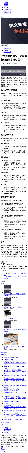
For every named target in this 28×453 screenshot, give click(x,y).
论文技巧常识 (7, 11)
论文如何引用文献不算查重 (11, 357)
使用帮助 (6, 5)
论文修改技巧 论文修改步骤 (11, 391)
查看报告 (6, 4)
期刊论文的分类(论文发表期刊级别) (13, 419)
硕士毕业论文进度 (8, 403)
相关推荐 (3, 281)
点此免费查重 (4, 45)
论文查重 (6, 432)
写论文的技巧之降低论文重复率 (12, 389)
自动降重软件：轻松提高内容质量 (13, 370)
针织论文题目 (7, 405)
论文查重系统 (7, 48)
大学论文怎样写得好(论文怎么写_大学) (14, 414)
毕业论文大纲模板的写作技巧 (11, 401)
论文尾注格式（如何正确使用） (12, 396)
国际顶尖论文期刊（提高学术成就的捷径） (15, 407)
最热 (4, 354)
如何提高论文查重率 (9, 359)
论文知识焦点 (7, 13)
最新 (2, 354)
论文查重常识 (7, 9)
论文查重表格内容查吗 (10, 361)
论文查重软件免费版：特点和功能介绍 (14, 379)
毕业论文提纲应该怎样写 (10, 408)
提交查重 (6, 2)
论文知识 (6, 50)
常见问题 (6, 7)
